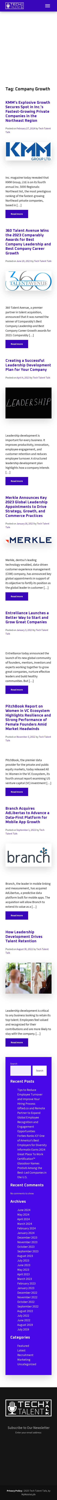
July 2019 (23, 1329)
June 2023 (23, 1265)
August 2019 (25, 1325)
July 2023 (23, 1260)
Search (13, 1063)
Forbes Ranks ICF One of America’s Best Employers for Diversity (32, 1140)
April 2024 (23, 1219)
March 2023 (24, 1279)
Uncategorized (26, 1364)
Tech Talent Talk (42, 261)
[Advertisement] (28, 49)
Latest (21, 1350)
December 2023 (27, 1237)
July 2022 (23, 1316)
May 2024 (23, 1214)
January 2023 (25, 1288)
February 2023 (26, 1283)
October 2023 (26, 1247)
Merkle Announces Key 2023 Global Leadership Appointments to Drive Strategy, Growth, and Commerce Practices (26, 507)
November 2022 (27, 1297)
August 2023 (25, 1256)
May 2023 (23, 1270)
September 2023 (27, 1251)
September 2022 (27, 1306)
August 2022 (25, 1311)
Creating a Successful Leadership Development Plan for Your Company (28, 365)
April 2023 (23, 1274)
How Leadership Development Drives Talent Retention (23, 936)
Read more (17, 214)
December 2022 (27, 1293)
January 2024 (26, 1233)
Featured (23, 1346)
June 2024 (23, 1210)
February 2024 (26, 1228)
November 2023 (27, 1242)
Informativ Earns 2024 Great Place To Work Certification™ (31, 1154)
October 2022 (26, 1302)
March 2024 (24, 1224)
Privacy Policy (14, 1490)
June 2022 (23, 1320)
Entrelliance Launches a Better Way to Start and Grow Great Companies (27, 617)
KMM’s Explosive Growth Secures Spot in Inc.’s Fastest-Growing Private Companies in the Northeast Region (27, 112)
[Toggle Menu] (47, 5)
